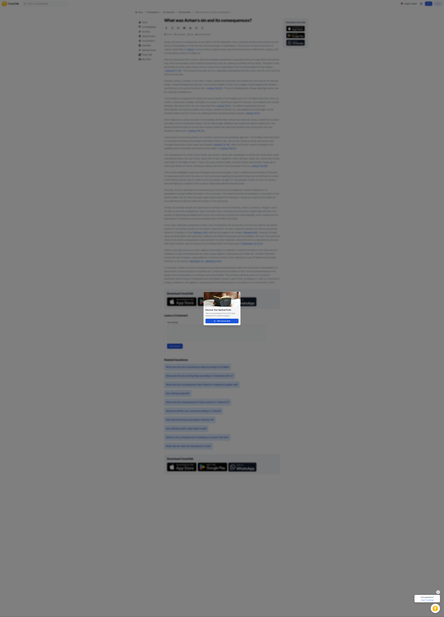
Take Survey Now (223, 321)
